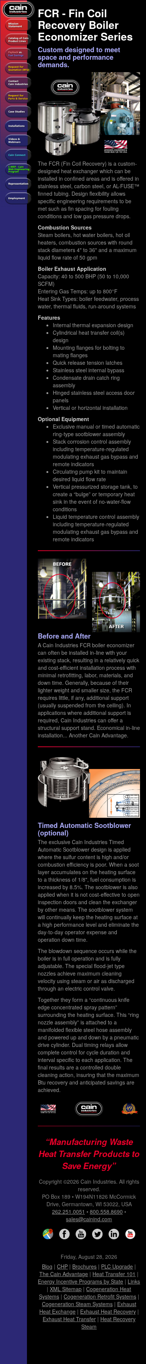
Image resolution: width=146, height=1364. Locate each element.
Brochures (84, 1266)
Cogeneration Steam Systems (77, 1304)
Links (134, 1281)
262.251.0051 (68, 1211)
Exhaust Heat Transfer (69, 1319)
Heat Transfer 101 (114, 1274)
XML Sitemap (66, 1289)
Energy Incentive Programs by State (80, 1281)
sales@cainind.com (89, 1219)
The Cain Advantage (63, 1274)
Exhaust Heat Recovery (108, 1311)
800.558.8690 (106, 1211)
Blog (47, 1266)
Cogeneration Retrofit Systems (100, 1296)
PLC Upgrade (117, 1266)
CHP (62, 1266)
